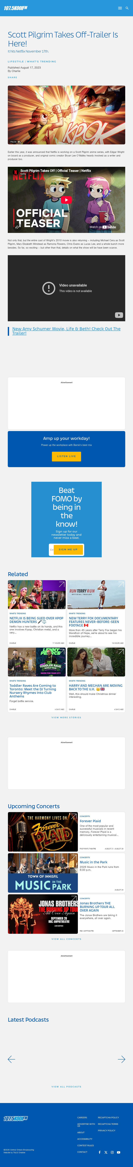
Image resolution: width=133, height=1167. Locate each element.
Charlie (16, 71)
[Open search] (125, 8)
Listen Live (66, 456)
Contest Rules (85, 1146)
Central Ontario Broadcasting (22, 1149)
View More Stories (66, 718)
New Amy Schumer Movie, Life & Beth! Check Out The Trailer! (66, 331)
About (81, 1133)
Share (12, 78)
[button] (11, 1059)
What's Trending (41, 62)
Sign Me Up (68, 549)
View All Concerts (67, 939)
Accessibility (84, 1139)
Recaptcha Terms (108, 1124)
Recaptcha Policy (108, 1118)
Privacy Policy (106, 1131)
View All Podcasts (67, 1087)
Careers (82, 1118)
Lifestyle (16, 62)
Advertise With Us (86, 1125)
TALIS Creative (19, 1152)
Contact (82, 1152)
